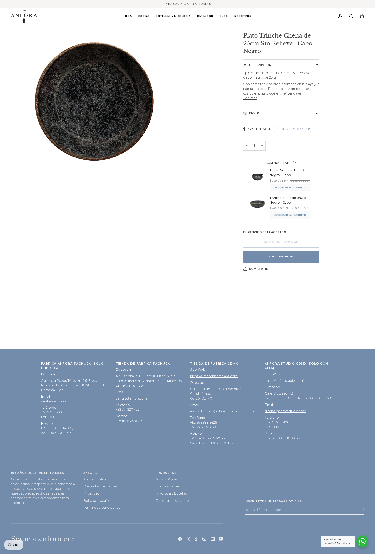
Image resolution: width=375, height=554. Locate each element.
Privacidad (91, 493)
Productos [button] (166, 472)
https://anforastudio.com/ (284, 381)
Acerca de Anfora (96, 479)
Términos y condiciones (101, 508)
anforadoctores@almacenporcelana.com (222, 411)
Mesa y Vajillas (166, 479)
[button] (127, 16)
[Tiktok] (196, 539)
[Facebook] (180, 539)
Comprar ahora (281, 256)
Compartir (258, 268)
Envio (254, 113)
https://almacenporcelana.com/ (214, 376)
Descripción (259, 65)
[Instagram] (204, 539)
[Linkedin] (213, 539)
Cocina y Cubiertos (170, 486)
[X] (188, 539)
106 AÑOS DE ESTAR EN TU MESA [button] (37, 472)
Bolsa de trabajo (96, 501)
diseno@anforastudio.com (285, 411)
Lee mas (250, 98)
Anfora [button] (90, 472)
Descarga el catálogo (172, 501)
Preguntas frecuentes (100, 486)
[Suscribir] (360, 509)
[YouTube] (221, 539)
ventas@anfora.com (56, 401)
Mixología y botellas (171, 493)
